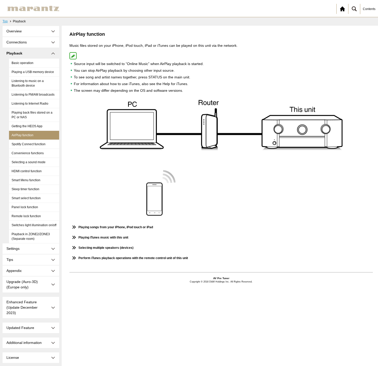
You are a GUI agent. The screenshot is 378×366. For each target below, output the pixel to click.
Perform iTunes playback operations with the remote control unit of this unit (133, 258)
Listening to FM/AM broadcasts (33, 94)
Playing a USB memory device (33, 72)
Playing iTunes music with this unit (103, 237)
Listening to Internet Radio (30, 103)
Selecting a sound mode (29, 162)
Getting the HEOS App (27, 126)
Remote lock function (26, 216)
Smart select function (26, 198)
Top (5, 21)
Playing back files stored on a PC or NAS (32, 115)
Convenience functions (28, 153)
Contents (369, 9)
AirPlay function (22, 135)
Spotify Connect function (29, 144)
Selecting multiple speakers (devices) (105, 248)
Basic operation (22, 63)
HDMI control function (27, 171)
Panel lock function (25, 207)
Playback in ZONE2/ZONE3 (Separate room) (31, 236)
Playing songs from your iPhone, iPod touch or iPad (115, 227)
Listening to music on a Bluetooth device (28, 83)
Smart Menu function (26, 180)
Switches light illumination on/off (34, 225)
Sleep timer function (25, 189)
